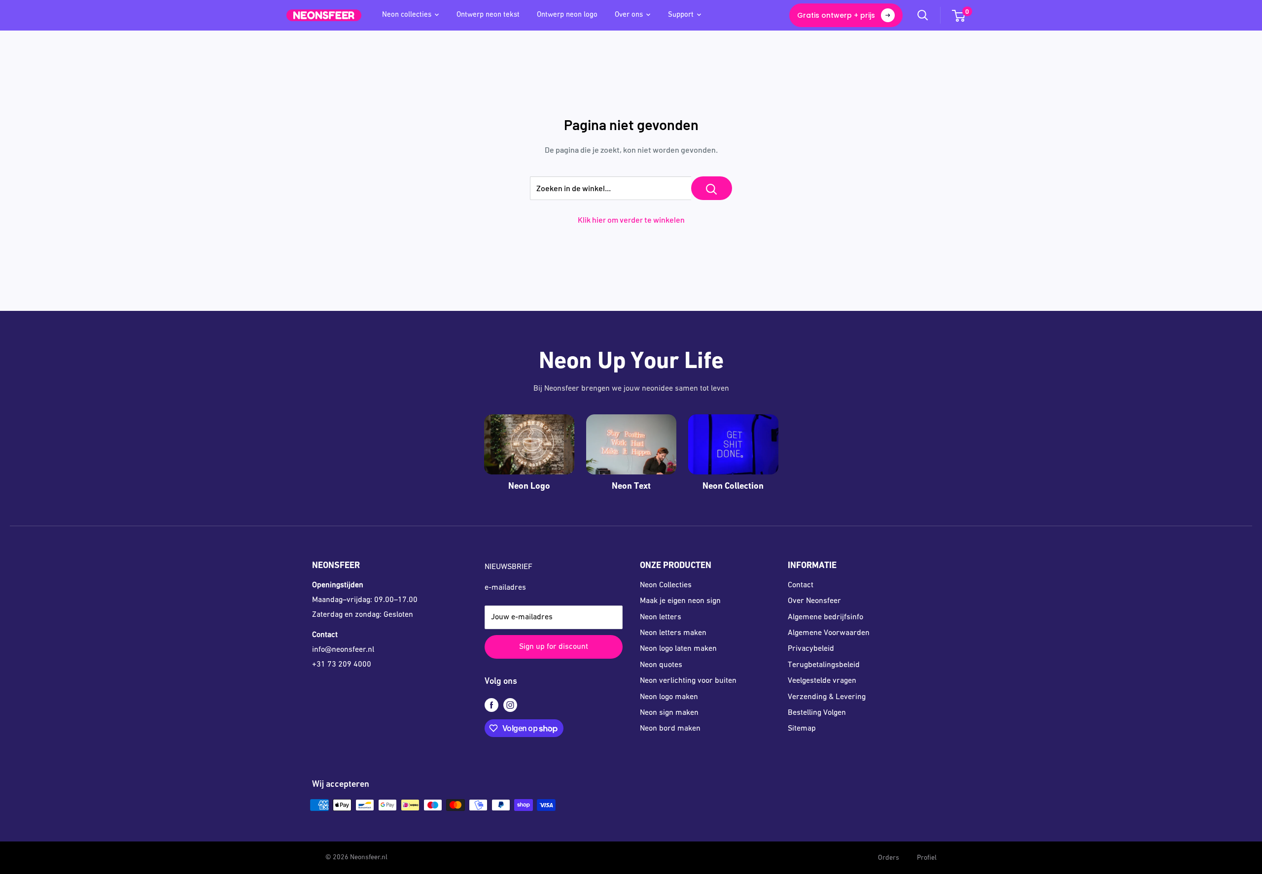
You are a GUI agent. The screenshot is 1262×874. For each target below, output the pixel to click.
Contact (800, 585)
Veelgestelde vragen (822, 681)
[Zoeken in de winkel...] (711, 188)
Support (681, 15)
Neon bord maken (670, 729)
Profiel (927, 858)
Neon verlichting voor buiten (688, 681)
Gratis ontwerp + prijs (836, 15)
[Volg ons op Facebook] (491, 705)
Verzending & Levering (827, 697)
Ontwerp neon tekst (488, 15)
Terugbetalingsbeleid (824, 665)
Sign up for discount (553, 647)
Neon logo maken (669, 697)
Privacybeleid (811, 649)
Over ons (629, 15)
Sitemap (802, 729)
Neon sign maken (669, 713)
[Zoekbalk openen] (922, 15)
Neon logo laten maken (678, 649)
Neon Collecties (666, 585)
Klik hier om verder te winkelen (631, 219)
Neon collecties (406, 15)
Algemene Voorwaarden (829, 633)
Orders (888, 858)
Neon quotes (661, 665)
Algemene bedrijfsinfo (825, 617)
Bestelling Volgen (817, 713)
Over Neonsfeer (814, 601)
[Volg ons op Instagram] (510, 705)
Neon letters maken (673, 633)
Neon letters (660, 617)
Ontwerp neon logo (567, 15)
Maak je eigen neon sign (680, 601)
